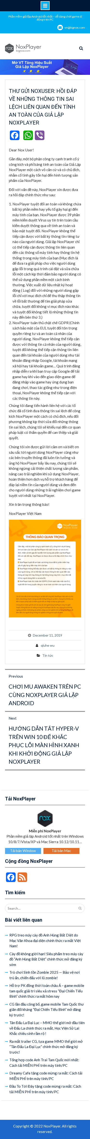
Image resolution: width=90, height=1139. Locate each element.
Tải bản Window (23, 850)
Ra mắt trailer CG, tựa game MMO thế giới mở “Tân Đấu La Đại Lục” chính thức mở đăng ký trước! (46, 1046)
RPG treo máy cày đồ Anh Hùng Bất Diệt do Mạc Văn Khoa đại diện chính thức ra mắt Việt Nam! (45, 940)
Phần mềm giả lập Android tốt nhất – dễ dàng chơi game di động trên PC (45, 18)
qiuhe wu (47, 645)
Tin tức (47, 655)
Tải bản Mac (61, 850)
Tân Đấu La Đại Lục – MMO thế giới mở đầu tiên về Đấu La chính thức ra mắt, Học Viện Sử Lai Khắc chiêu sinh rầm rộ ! (47, 1028)
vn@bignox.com (75, 27)
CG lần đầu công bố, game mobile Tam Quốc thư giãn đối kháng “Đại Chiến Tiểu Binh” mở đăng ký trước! (46, 1009)
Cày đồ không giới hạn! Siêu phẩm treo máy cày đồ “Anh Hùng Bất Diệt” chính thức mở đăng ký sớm (46, 959)
